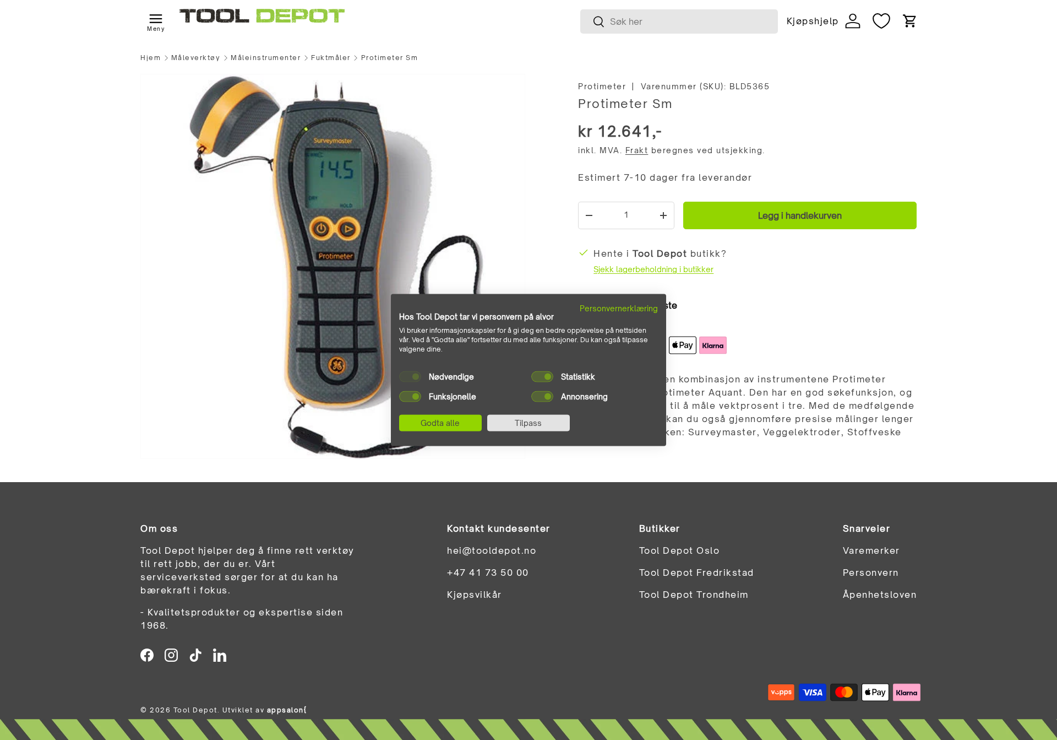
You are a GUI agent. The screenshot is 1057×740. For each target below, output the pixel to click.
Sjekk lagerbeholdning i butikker (653, 269)
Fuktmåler (331, 58)
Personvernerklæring (619, 307)
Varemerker (871, 550)
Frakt (637, 150)
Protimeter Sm (389, 58)
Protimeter (602, 86)
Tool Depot (195, 710)
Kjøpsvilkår (474, 594)
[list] (333, 266)
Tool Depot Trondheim (694, 594)
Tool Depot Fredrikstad (696, 572)
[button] (910, 21)
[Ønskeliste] (881, 21)
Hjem (150, 58)
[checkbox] (410, 376)
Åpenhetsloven (880, 594)
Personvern (871, 572)
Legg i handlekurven (800, 215)
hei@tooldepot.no (491, 550)
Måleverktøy (196, 58)
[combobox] (679, 21)
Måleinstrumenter (266, 58)
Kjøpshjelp (812, 20)
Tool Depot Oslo (679, 550)
